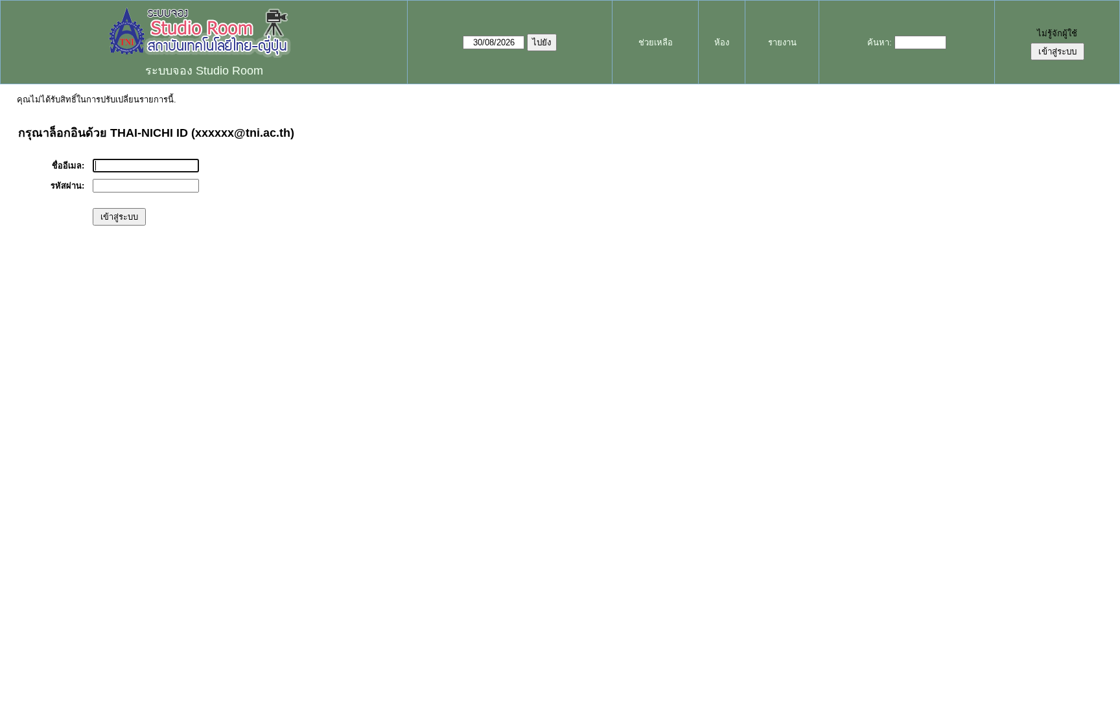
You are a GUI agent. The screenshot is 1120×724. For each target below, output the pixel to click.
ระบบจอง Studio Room (204, 70)
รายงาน (782, 42)
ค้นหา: (879, 42)
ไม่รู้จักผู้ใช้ (1057, 33)
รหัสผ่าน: (67, 186)
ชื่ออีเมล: (68, 165)
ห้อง (721, 42)
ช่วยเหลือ (655, 42)
